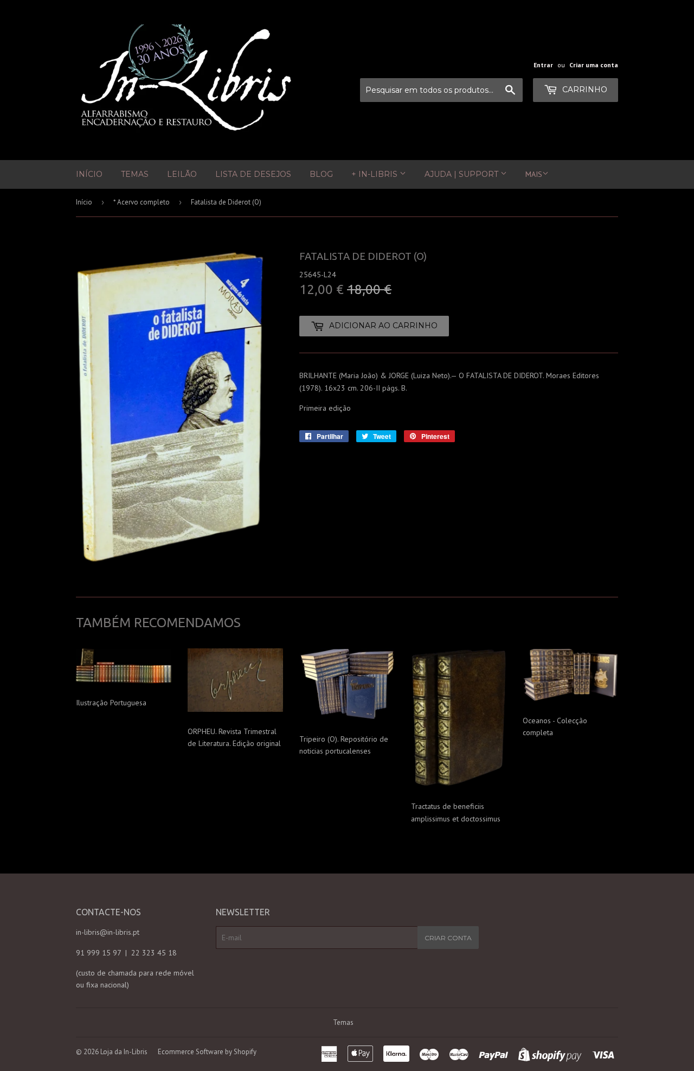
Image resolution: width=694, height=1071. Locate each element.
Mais (533, 174)
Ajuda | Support (462, 174)
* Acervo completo (141, 202)
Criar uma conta (593, 65)
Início (89, 174)
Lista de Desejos (253, 174)
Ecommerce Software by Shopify (207, 1051)
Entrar (543, 65)
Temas (135, 174)
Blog (321, 174)
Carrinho (583, 89)
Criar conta (448, 938)
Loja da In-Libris (123, 1051)
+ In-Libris (375, 174)
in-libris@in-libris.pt (107, 932)
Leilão (182, 174)
